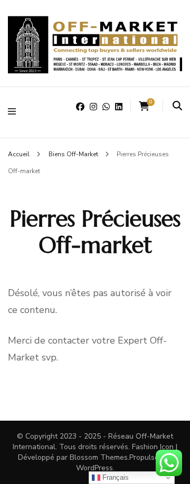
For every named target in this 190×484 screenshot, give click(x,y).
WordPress (94, 468)
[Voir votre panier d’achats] (144, 106)
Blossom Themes (99, 457)
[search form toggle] (177, 105)
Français (114, 477)
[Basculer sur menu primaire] (14, 112)
